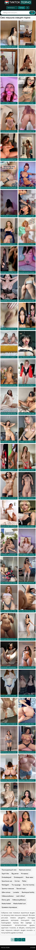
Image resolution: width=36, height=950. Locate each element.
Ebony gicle (6, 900)
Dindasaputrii (18, 877)
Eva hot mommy (28, 885)
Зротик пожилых (8, 888)
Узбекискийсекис (8, 896)
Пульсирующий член (9, 870)
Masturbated (6, 903)
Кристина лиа (7, 881)
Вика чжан (29, 877)
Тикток (20, 2)
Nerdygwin (5, 885)
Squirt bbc (5, 873)
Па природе (16, 885)
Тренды (21, 7)
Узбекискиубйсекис (19, 900)
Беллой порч (21, 888)
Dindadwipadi (6, 877)
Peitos (24, 881)
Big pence (15, 873)
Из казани (24, 873)
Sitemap (32, 947)
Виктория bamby (28, 892)
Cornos (17, 881)
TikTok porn (5, 947)
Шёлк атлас (6, 892)
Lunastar (16, 892)
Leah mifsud (20, 896)
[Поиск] (32, 12)
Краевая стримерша (9, 907)
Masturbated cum (19, 903)
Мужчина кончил (25, 870)
